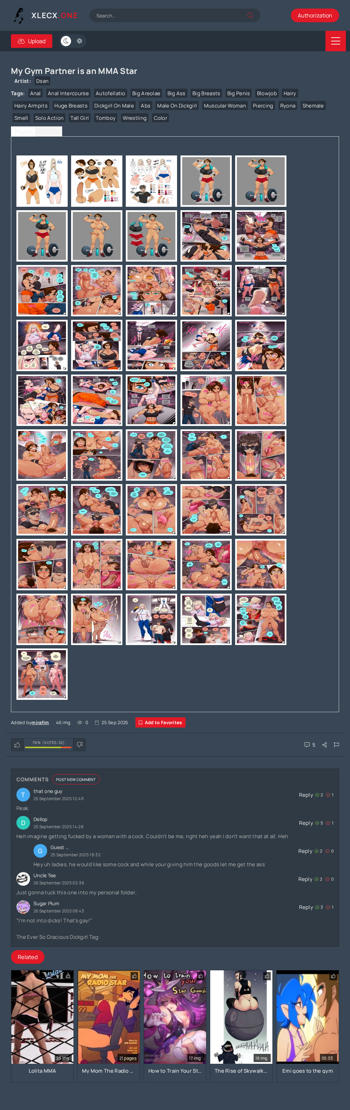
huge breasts (71, 105)
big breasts (206, 93)
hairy (290, 93)
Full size (49, 131)
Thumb (23, 131)
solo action (49, 118)
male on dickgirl (177, 105)
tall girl (79, 118)
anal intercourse (68, 93)
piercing (263, 105)
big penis (238, 93)
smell (21, 118)
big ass (176, 93)
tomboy (106, 118)
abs (145, 105)
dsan (42, 81)
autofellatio (110, 93)
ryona (288, 105)
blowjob (267, 93)
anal (35, 93)
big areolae (146, 93)
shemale (313, 105)
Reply (306, 794)
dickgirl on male (114, 105)
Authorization (315, 15)
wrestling (135, 118)
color (160, 118)
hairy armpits (31, 105)
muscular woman (225, 105)
